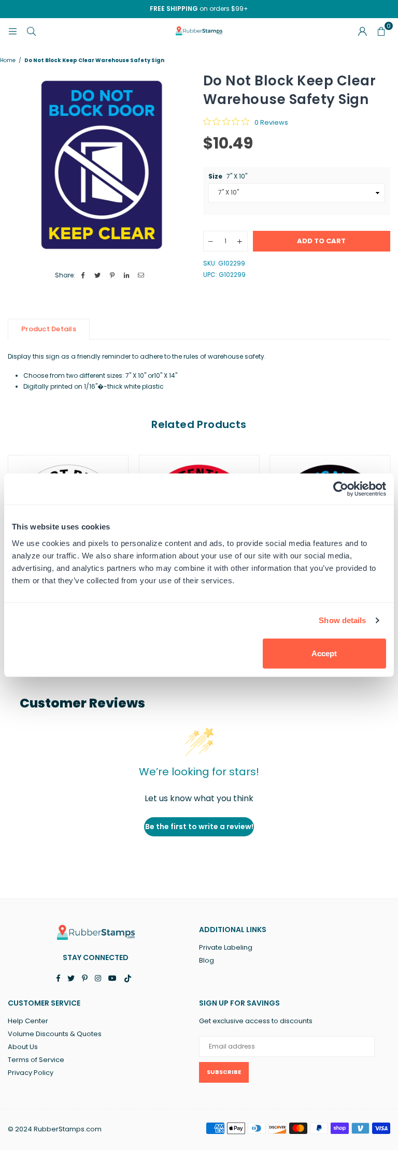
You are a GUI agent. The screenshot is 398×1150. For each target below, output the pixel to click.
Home (8, 60)
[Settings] (362, 31)
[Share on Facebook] (83, 275)
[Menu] (12, 30)
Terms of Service (36, 1060)
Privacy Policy (30, 1073)
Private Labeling (225, 947)
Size (227, 176)
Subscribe (224, 1072)
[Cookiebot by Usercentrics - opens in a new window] (340, 489)
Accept (324, 652)
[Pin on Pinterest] (112, 275)
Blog (206, 960)
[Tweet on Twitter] (98, 275)
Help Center (28, 1021)
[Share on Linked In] (127, 275)
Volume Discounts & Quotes (55, 1034)
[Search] (31, 30)
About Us (23, 1047)
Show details (342, 620)
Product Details (48, 329)
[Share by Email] (141, 275)
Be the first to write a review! (199, 826)
